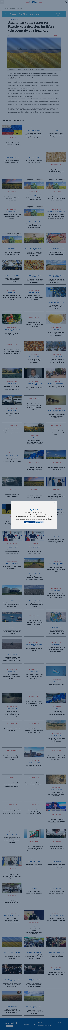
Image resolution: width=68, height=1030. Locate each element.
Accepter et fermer (29, 522)
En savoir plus (39, 522)
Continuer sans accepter (50, 503)
